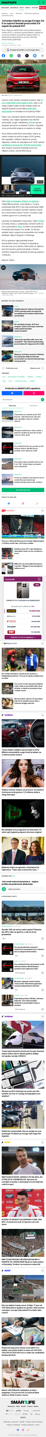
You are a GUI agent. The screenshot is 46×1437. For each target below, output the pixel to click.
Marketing (7, 1422)
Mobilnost (19, 13)
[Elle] (17, 1414)
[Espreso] (23, 1417)
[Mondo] (9, 1410)
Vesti (11, 13)
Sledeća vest (35, 368)
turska (38, 377)
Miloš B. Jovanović (7, 43)
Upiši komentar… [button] (14, 889)
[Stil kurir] (31, 1414)
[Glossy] (37, 1414)
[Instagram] (33, 393)
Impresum (15, 1422)
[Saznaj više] (42, 510)
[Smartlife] (8, 2)
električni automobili (16, 377)
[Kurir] (18, 1410)
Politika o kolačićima (13, 1425)
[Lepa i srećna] (26, 1410)
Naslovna (5, 13)
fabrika (30, 377)
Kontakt (21, 1422)
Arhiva (37, 1425)
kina (4, 381)
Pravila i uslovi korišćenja (34, 1422)
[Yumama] (35, 1410)
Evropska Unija (21, 381)
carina (32, 381)
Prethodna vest (12, 368)
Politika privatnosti (27, 1425)
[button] (42, 44)
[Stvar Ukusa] (9, 1414)
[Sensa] (25, 1414)
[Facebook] (12, 393)
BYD (4, 377)
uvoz (10, 381)
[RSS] (37, 503)
